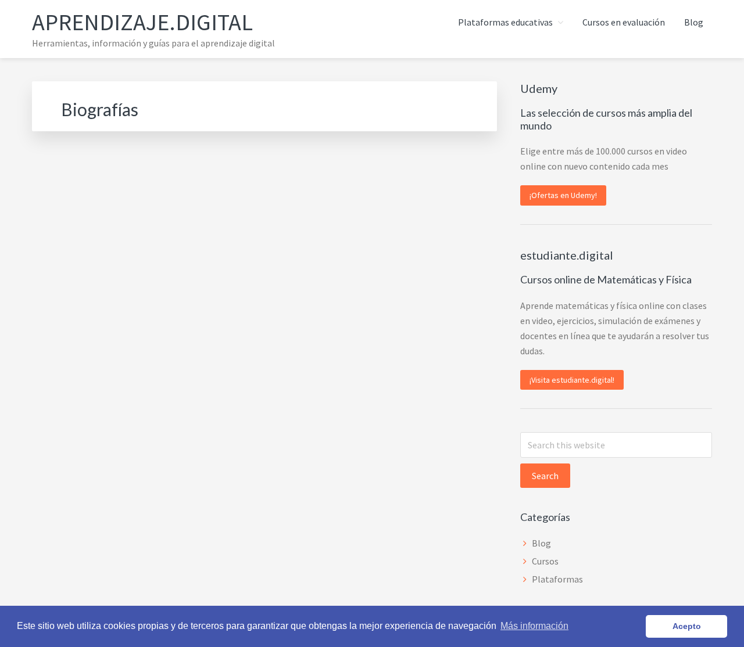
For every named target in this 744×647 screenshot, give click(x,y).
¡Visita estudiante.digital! (572, 380)
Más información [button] (534, 626)
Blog (541, 543)
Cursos (545, 561)
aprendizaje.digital (142, 22)
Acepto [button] (687, 626)
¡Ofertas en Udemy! (563, 195)
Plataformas (557, 579)
